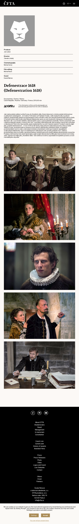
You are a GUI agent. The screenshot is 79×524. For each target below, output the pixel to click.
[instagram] (39, 413)
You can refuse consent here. (39, 520)
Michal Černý (8, 65)
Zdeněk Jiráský (9, 58)
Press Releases (39, 458)
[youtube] (46, 413)
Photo (39, 460)
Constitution (39, 435)
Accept (45, 515)
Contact (39, 470)
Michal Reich (8, 71)
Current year (39, 444)
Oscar (39, 479)
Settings (34, 515)
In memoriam (39, 432)
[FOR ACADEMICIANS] (64, 4)
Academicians (39, 425)
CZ (68, 3)
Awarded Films (39, 449)
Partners (39, 481)
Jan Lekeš (7, 52)
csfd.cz (40, 106)
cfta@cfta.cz (39, 500)
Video (39, 463)
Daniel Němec (8, 78)
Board (39, 427)
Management (39, 430)
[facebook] (33, 413)
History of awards (39, 446)
